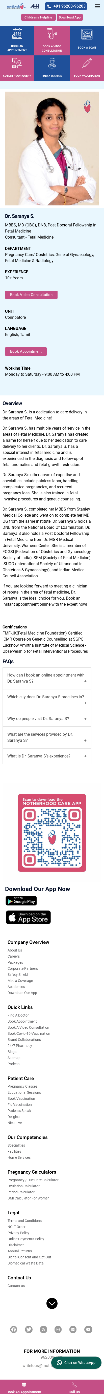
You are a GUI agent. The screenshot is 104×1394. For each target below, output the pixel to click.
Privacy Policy (18, 1233)
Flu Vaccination (20, 1105)
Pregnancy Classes (22, 1086)
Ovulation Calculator (24, 1186)
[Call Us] (74, 1384)
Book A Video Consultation (28, 1027)
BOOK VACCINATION (87, 75)
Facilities (14, 1151)
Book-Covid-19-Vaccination (29, 1033)
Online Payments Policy (26, 1239)
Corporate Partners (23, 968)
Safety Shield (18, 975)
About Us (15, 950)
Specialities (16, 1145)
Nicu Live (15, 1123)
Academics (16, 987)
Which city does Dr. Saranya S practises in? (45, 696)
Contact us (16, 1286)
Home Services (19, 1157)
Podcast (14, 1064)
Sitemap (14, 1058)
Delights (14, 1117)
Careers (14, 956)
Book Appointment (26, 351)
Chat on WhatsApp (79, 1363)
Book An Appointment (24, 1392)
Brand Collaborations (24, 1040)
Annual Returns (20, 1251)
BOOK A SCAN (87, 47)
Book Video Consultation (31, 294)
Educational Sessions (24, 1092)
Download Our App (22, 993)
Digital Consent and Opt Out (29, 1257)
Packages (15, 962)
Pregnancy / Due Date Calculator (33, 1180)
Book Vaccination (21, 1098)
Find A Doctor (18, 1015)
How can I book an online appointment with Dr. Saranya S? (46, 678)
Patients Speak (19, 1111)
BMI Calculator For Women (28, 1198)
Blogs (12, 1052)
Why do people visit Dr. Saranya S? (38, 718)
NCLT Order (16, 1227)
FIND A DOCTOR (52, 76)
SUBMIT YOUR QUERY (17, 75)
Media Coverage (20, 981)
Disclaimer (16, 1245)
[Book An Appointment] (24, 1384)
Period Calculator (21, 1192)
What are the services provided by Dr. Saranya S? (40, 737)
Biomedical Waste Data (26, 1263)
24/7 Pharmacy (20, 1046)
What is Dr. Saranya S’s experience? (38, 756)
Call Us (74, 1392)
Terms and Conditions (25, 1221)
